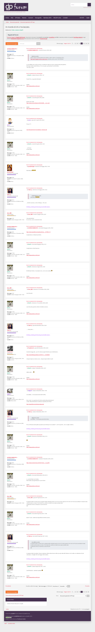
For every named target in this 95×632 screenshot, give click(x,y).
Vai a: (57, 595)
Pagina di (67, 43)
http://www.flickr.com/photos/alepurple (35, 404)
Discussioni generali (14, 22)
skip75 (21, 30)
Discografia (38, 18)
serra (29, 120)
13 (83, 43)
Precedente (8, 586)
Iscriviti (82, 17)
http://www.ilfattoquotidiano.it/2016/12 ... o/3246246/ (38, 354)
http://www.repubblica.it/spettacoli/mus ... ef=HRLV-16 (38, 232)
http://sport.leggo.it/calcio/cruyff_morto (39, 59)
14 (86, 43)
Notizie (24, 18)
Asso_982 (30, 214)
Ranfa (29, 75)
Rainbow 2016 (47, 18)
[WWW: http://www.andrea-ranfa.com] (8, 89)
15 (88, 43)
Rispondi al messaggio (12, 43)
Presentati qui (43, 38)
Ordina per (49, 586)
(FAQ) (17, 38)
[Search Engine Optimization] (9, 617)
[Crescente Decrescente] (64, 586)
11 (79, 43)
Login (87, 17)
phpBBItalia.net (17, 616)
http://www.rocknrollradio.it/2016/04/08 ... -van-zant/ (38, 103)
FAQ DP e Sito (57, 18)
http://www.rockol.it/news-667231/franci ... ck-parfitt (37, 462)
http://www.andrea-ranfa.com (33, 86)
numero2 (17, 30)
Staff (5, 623)
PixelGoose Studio (21, 619)
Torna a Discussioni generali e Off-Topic (14, 595)
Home (7, 18)
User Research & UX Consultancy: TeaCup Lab (36, 129)
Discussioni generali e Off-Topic (27, 22)
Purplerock (31, 348)
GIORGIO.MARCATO (33, 50)
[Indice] (16, 10)
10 (77, 43)
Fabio (13, 30)
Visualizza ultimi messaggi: (32, 586)
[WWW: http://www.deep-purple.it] (8, 135)
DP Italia (17, 18)
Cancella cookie (11, 623)
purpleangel (31, 166)
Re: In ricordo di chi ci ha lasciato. (34, 48)
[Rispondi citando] (87, 49)
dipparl (30, 390)
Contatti (65, 18)
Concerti (30, 18)
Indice (7, 22)
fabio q (30, 189)
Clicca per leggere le (16, 37)
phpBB (12, 613)
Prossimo (87, 586)
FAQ (12, 18)
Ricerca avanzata (87, 7)
